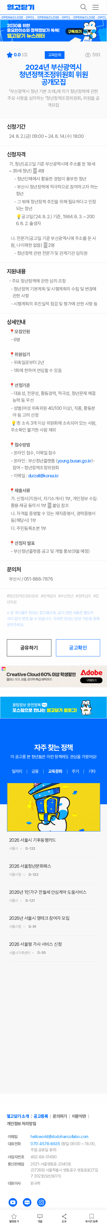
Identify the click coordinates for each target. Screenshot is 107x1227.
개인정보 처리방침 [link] (21, 1123)
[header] (53, 31)
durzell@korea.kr (43, 476)
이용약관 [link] (79, 1116)
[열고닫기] (20, 7)
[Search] (84, 7)
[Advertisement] (53, 1038)
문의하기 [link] (60, 1116)
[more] (96, 7)
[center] (53, 677)
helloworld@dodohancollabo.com (59, 1136)
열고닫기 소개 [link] (18, 1116)
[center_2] (53, 707)
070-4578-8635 (45, 1143)
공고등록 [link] (41, 1116)
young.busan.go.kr (74, 461)
